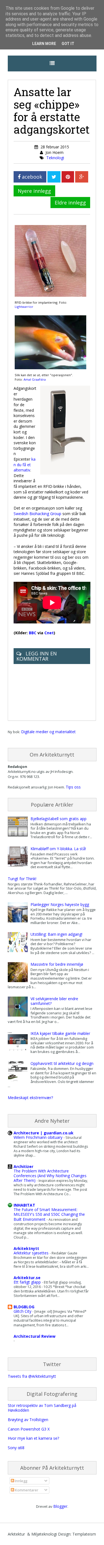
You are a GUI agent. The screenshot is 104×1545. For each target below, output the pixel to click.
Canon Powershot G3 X (29, 1429)
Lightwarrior (24, 306)
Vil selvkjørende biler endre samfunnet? (54, 1001)
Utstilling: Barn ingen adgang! (56, 934)
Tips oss (73, 787)
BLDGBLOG (24, 1306)
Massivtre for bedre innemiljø (57, 964)
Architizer (23, 1166)
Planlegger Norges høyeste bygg (60, 904)
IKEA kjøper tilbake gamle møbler (60, 1033)
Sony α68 (16, 1447)
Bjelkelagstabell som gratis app (59, 818)
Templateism (84, 1534)
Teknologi (55, 157)
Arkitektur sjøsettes (32, 1253)
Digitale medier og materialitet (48, 731)
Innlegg (20, 1480)
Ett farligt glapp (28, 1282)
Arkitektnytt (26, 1248)
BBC (32, 632)
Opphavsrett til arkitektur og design (62, 1063)
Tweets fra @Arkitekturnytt (32, 1376)
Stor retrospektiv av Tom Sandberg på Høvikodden (42, 1408)
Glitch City (23, 1311)
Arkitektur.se (27, 1277)
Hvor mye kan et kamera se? (33, 1438)
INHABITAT (24, 1205)
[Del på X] (53, 177)
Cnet (49, 632)
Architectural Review (34, 1336)
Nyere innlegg (34, 191)
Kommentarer (26, 1489)
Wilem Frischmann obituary (39, 1137)
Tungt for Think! (22, 878)
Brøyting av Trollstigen (28, 1419)
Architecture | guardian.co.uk (43, 1132)
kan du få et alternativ (24, 464)
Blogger (60, 1506)
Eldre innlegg (70, 202)
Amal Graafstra (35, 379)
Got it (68, 43)
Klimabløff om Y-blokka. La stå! (58, 848)
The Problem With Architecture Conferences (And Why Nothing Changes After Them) (50, 1175)
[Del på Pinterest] (68, 177)
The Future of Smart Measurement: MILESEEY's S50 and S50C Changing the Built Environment (49, 1214)
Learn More (44, 43)
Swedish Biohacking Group (37, 513)
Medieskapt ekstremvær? (30, 1097)
